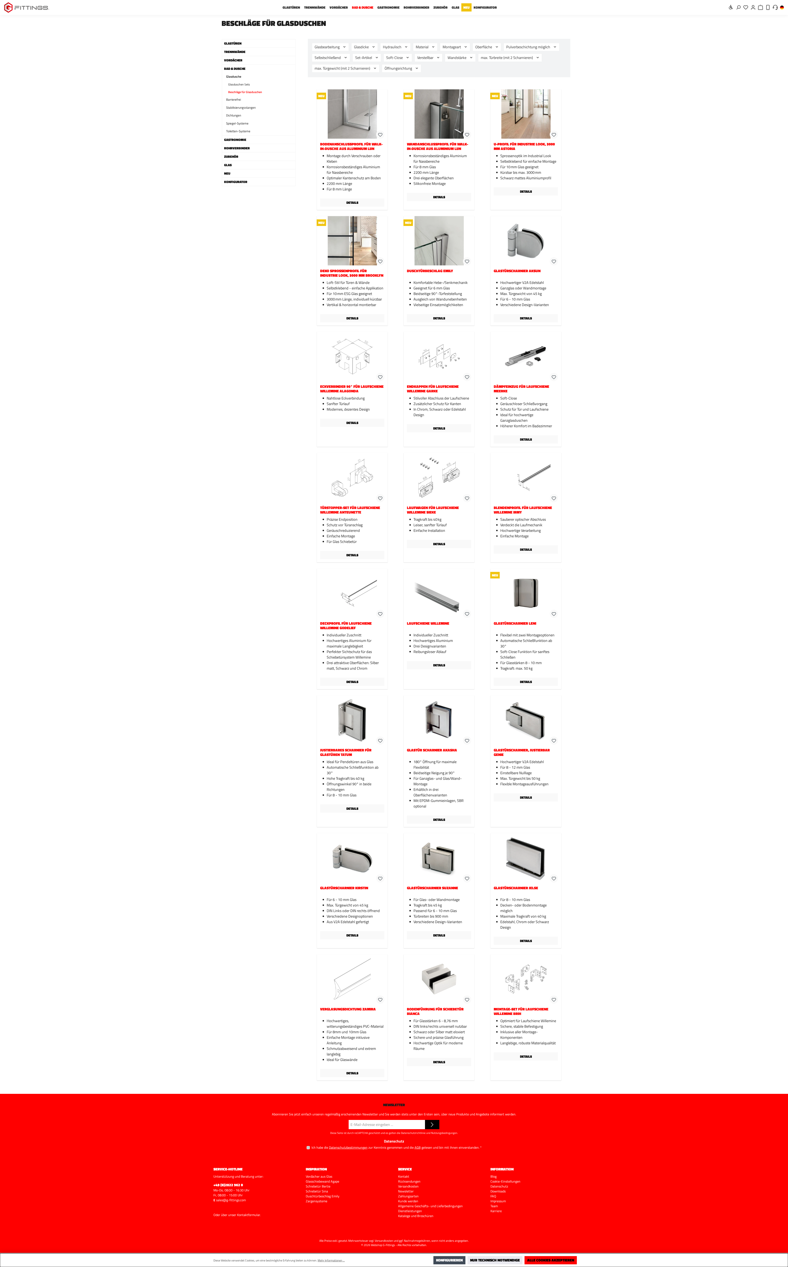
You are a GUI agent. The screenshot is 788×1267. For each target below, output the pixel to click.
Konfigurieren (449, 1260)
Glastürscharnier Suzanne (432, 888)
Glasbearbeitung (327, 47)
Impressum (498, 1201)
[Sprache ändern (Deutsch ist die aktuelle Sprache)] (782, 8)
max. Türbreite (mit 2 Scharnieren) (507, 57)
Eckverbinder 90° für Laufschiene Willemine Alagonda (352, 388)
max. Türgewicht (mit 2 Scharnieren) (343, 68)
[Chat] (775, 7)
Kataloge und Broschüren (415, 1215)
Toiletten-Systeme (238, 131)
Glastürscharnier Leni (515, 623)
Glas (228, 164)
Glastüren (233, 43)
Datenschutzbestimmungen (348, 1147)
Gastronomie (235, 139)
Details (352, 202)
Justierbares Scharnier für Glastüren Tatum (345, 752)
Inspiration (316, 1169)
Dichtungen (233, 115)
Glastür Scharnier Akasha (432, 750)
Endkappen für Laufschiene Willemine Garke (433, 388)
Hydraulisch (392, 47)
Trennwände (234, 51)
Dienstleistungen (410, 1210)
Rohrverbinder (237, 148)
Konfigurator (235, 181)
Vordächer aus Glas (319, 1176)
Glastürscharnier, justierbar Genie (522, 752)
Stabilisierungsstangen (241, 107)
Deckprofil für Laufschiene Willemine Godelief (346, 625)
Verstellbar (425, 57)
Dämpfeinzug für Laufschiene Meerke (521, 388)
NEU (227, 173)
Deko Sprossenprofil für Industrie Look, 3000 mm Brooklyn (351, 273)
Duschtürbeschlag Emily (430, 271)
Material (422, 47)
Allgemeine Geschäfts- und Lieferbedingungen (430, 1206)
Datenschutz (499, 1186)
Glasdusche (233, 76)
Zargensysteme (316, 1201)
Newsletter (406, 1191)
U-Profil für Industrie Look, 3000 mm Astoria (524, 146)
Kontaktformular (248, 1214)
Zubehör (231, 156)
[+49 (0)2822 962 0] (768, 7)
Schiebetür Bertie (318, 1186)
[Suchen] (738, 7)
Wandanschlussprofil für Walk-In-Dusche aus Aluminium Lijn (437, 146)
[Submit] (432, 1124)
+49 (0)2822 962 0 (228, 1185)
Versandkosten (408, 1186)
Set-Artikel (364, 57)
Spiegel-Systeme (237, 123)
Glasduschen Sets (239, 84)
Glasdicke (362, 47)
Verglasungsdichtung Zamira (348, 1009)
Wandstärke (457, 57)
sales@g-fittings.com (231, 1200)
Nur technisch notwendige (495, 1260)
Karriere (496, 1210)
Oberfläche (484, 47)
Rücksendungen (409, 1181)
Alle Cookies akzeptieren (550, 1260)
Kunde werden (408, 1201)
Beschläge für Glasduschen (245, 92)
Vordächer (233, 60)
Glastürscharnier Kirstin (344, 888)
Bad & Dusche (234, 68)
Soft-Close (395, 57)
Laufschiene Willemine (428, 623)
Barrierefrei (233, 99)
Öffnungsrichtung (399, 68)
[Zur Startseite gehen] (26, 7)
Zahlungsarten (408, 1196)
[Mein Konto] (753, 7)
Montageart (452, 47)
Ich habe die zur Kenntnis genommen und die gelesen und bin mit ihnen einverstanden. (397, 1147)
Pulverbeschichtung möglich (528, 47)
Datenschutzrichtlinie (413, 1133)
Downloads (498, 1191)
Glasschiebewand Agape (322, 1181)
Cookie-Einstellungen (505, 1181)
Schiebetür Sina (317, 1191)
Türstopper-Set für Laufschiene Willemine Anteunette (350, 510)
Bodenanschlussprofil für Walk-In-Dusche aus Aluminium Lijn (351, 146)
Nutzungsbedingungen (444, 1133)
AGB (418, 1147)
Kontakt (403, 1176)
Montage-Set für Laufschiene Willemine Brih (521, 1011)
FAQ (493, 1196)
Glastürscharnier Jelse (516, 888)
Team (494, 1206)
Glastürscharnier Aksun (517, 271)
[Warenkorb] (760, 7)
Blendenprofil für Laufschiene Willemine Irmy (523, 510)
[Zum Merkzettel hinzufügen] (380, 134)
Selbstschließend (328, 57)
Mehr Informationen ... (331, 1260)
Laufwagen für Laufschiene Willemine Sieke (433, 510)
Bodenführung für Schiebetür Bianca (435, 1011)
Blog (493, 1176)
